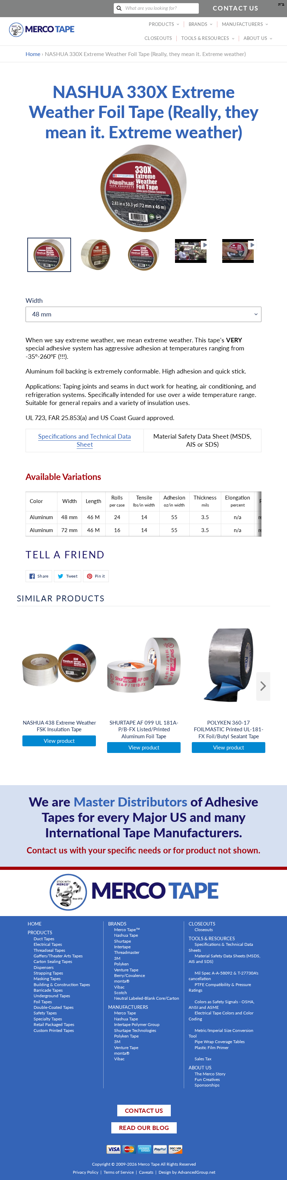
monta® (122, 980)
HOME (35, 924)
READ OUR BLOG (144, 1127)
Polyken (121, 963)
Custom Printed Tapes (54, 1030)
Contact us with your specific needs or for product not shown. (143, 850)
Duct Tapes (44, 938)
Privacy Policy (85, 1172)
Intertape (122, 946)
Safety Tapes (45, 1012)
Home (33, 53)
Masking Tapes (47, 978)
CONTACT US (144, 1110)
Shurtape (122, 940)
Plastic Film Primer (212, 1047)
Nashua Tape (126, 935)
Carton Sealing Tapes (53, 961)
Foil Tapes (43, 1001)
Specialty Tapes (48, 1018)
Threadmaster (126, 952)
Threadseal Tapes (49, 950)
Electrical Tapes (48, 944)
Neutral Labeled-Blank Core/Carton (146, 998)
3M (117, 958)
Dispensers (44, 967)
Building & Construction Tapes (62, 984)
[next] (263, 686)
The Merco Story (210, 1073)
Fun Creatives (207, 1079)
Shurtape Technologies (135, 1030)
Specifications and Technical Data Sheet (84, 440)
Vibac (119, 986)
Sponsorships (207, 1084)
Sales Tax (203, 1058)
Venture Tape (126, 969)
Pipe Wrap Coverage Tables (220, 1041)
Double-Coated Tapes (54, 1007)
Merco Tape (125, 1012)
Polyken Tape (126, 1035)
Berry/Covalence (129, 975)
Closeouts (204, 929)
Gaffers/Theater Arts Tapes (58, 955)
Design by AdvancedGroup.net (187, 1172)
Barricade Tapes (48, 989)
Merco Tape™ (127, 929)
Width (34, 300)
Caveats (146, 1172)
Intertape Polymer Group (137, 1024)
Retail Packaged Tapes (54, 1024)
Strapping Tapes (48, 972)
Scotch (120, 992)
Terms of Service (119, 1172)
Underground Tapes (52, 995)
